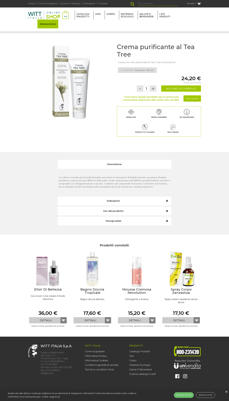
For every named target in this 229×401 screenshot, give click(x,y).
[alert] (114, 395)
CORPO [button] (110, 14)
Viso (131, 355)
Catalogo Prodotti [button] (83, 15)
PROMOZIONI (48, 24)
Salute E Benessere (140, 369)
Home (31, 3)
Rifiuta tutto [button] (205, 395)
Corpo (132, 360)
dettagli (46, 320)
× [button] (226, 392)
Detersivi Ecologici (139, 364)
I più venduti (164, 15)
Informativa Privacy (96, 355)
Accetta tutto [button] (184, 395)
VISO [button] (98, 14)
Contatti (103, 3)
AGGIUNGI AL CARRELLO (181, 88)
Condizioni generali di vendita (101, 364)
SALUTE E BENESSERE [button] (146, 15)
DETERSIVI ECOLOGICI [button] (127, 15)
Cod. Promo (192, 98)
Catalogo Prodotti (139, 351)
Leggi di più (54, 396)
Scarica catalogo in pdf (142, 373)
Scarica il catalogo (70, 3)
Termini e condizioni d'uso (99, 369)
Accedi (190, 3)
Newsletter (89, 3)
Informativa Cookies (96, 360)
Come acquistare (48, 3)
